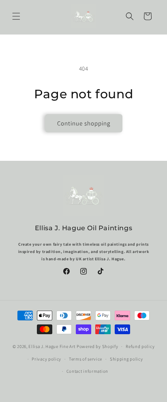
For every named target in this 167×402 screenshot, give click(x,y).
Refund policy (140, 346)
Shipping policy (126, 359)
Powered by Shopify (97, 346)
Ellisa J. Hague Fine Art (51, 346)
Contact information (87, 371)
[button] (16, 16)
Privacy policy (46, 359)
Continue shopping (83, 123)
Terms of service (85, 359)
